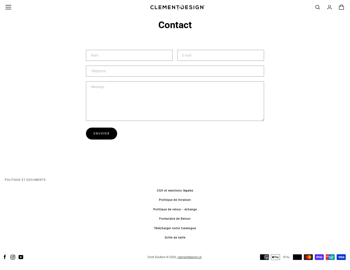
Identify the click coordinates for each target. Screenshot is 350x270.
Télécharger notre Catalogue (175, 228)
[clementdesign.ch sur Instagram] (12, 256)
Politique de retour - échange (175, 209)
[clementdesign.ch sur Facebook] (4, 256)
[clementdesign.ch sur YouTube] (21, 256)
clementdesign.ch (189, 257)
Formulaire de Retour (175, 218)
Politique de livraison (175, 200)
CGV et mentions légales (175, 190)
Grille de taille (175, 237)
